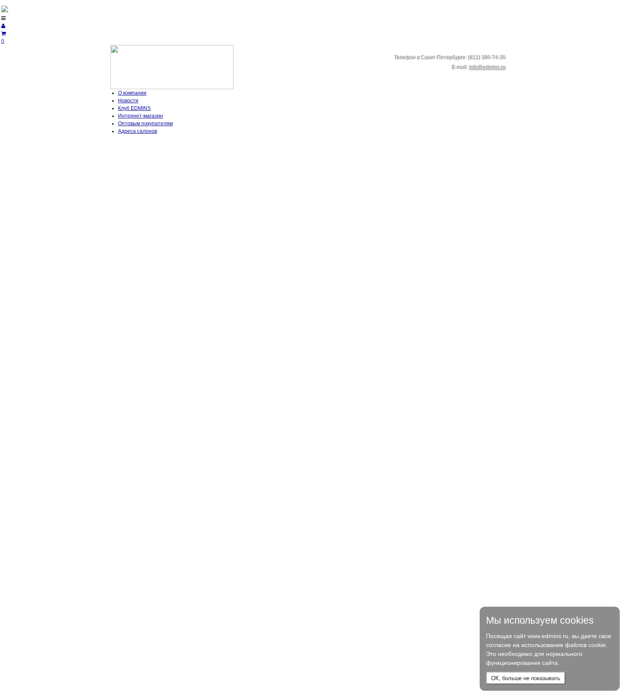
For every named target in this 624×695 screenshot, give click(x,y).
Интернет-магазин (140, 116)
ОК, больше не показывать (525, 678)
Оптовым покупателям (145, 124)
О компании (132, 93)
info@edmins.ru (487, 67)
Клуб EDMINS (134, 108)
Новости (128, 101)
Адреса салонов (137, 131)
